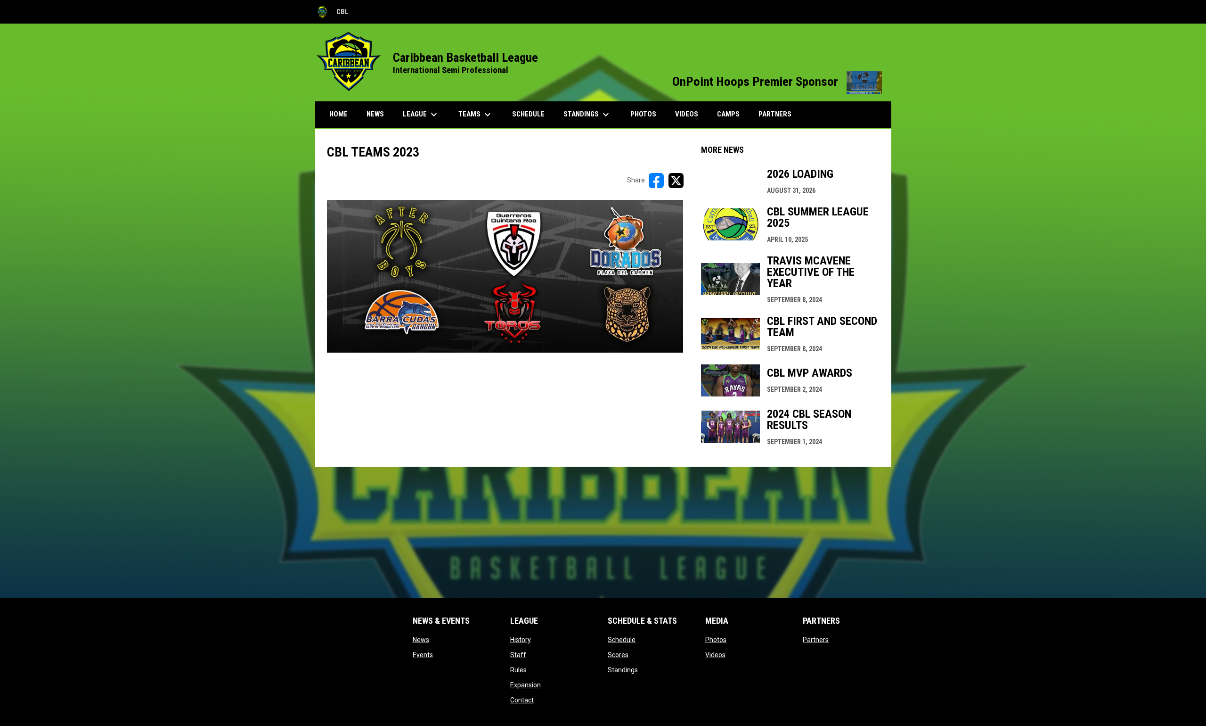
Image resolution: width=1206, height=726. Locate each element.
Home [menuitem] (338, 114)
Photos (715, 640)
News (421, 640)
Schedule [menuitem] (528, 114)
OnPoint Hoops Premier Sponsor (777, 81)
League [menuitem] (421, 114)
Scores (618, 655)
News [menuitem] (375, 114)
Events (423, 655)
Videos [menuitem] (686, 114)
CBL (332, 13)
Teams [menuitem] (475, 114)
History (520, 640)
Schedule (622, 640)
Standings (623, 670)
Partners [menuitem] (774, 114)
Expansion (525, 685)
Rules (518, 670)
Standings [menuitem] (587, 114)
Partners (816, 640)
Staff (518, 655)
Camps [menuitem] (728, 114)
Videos (715, 655)
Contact (522, 700)
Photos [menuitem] (643, 114)
